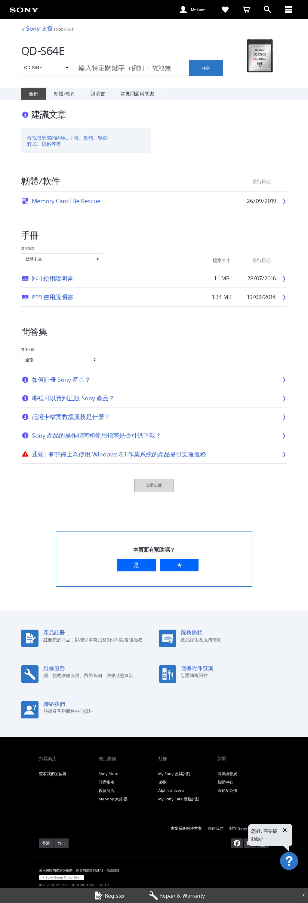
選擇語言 (27, 248)
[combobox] (105, 68)
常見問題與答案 (137, 94)
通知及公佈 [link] (227, 790)
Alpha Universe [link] (171, 790)
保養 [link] (162, 782)
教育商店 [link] (106, 790)
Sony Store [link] (108, 773)
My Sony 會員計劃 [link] (174, 773)
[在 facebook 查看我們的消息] (237, 843)
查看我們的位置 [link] (52, 773)
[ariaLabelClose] (288, 9)
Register (115, 895)
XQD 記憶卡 (65, 29)
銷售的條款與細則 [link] (89, 870)
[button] (296, 877)
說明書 (98, 94)
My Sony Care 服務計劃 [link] (178, 799)
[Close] (303, 895)
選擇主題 (27, 349)
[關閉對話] (284, 830)
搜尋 (206, 68)
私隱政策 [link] (113, 870)
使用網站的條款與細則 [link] (56, 870)
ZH (60, 843)
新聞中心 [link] (225, 782)
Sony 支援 (39, 28)
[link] (225, 9)
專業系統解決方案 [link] (186, 828)
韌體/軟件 (64, 94)
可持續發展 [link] (227, 773)
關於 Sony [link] (238, 828)
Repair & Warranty (182, 895)
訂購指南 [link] (106, 782)
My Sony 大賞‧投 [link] (113, 799)
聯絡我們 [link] (215, 828)
